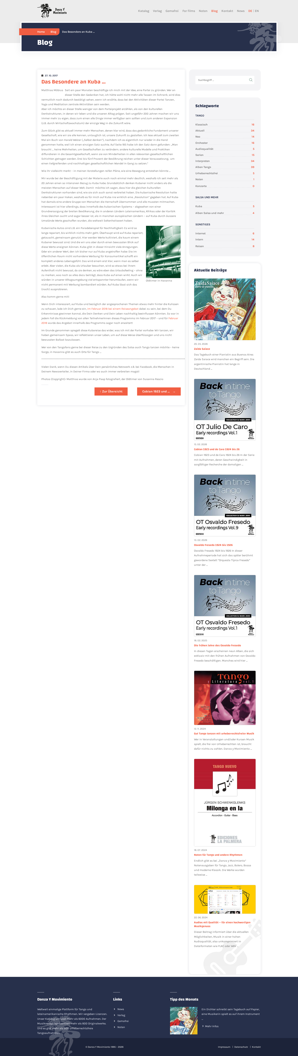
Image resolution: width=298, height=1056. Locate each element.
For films (188, 11)
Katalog (143, 11)
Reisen (224, 246)
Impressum (224, 1046)
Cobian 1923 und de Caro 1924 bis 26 (217, 449)
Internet (224, 233)
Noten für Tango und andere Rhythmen (218, 855)
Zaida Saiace (202, 349)
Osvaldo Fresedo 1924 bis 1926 (213, 545)
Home (41, 31)
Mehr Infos (211, 1026)
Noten (203, 11)
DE (250, 11)
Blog (214, 11)
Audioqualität (224, 149)
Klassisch (224, 124)
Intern (224, 239)
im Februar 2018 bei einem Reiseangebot (112, 308)
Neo (224, 136)
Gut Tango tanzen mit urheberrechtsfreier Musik (224, 733)
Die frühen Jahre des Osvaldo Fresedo (217, 645)
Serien (224, 155)
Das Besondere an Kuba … (73, 82)
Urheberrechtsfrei (224, 173)
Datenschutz (241, 1046)
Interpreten (224, 161)
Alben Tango (224, 167)
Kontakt (227, 11)
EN (257, 11)
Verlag (157, 11)
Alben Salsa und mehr (224, 213)
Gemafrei (172, 11)
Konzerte (224, 186)
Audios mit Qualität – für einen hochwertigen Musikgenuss (222, 924)
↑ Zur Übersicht (111, 391)
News (241, 11)
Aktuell (224, 130)
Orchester (224, 142)
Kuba (224, 206)
